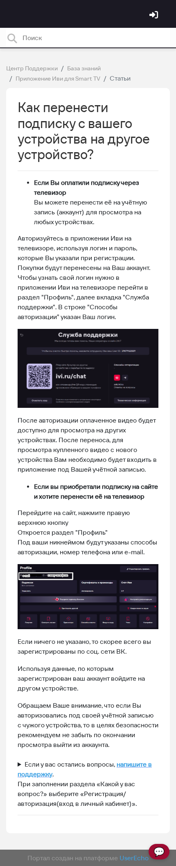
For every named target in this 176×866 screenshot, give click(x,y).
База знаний (84, 68)
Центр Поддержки (32, 68)
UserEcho (134, 858)
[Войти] (154, 15)
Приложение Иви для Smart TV (58, 78)
